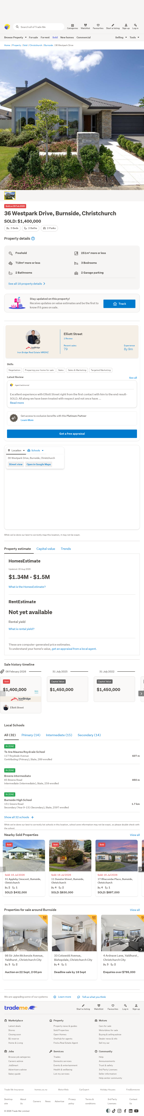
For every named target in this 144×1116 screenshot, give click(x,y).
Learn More (27, 420)
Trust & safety (106, 1065)
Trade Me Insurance (14, 1090)
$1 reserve (13, 1038)
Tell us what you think (93, 997)
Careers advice (15, 1061)
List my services (61, 1073)
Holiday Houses (107, 1090)
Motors (103, 1020)
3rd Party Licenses (108, 1069)
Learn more (65, 996)
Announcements (107, 1061)
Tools (133, 37)
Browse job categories (19, 1056)
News (48, 1101)
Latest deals (14, 1026)
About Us (23, 1101)
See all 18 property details (25, 283)
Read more (17, 402)
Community (105, 1051)
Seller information (108, 1073)
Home (7, 45)
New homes (67, 37)
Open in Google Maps (39, 464)
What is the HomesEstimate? (27, 586)
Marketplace (15, 1020)
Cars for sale (105, 1026)
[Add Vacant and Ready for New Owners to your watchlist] (43, 920)
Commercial (84, 37)
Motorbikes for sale (108, 1030)
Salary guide (14, 1073)
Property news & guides (65, 1026)
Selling (119, 37)
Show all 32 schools (17, 817)
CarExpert (84, 1090)
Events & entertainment (65, 1065)
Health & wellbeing (63, 1069)
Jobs (11, 1051)
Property (17, 45)
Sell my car (104, 1042)
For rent (45, 37)
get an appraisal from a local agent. (74, 648)
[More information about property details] (33, 238)
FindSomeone (133, 1090)
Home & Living (15, 1042)
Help (101, 1056)
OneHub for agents (63, 1038)
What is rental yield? (21, 629)
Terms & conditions (90, 1101)
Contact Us (133, 1101)
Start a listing (83, 1008)
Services (59, 1051)
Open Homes (60, 1034)
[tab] (16, 450)
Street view (15, 464)
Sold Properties (61, 1030)
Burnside (49, 45)
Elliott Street (17, 707)
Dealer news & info (108, 1038)
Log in (135, 28)
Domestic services (62, 1061)
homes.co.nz (41, 1090)
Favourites (113, 1008)
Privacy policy (72, 1101)
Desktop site (8, 1101)
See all (133, 377)
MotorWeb (63, 1090)
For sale (33, 37)
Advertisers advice (17, 1069)
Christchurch (36, 45)
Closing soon (14, 1034)
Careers (37, 1101)
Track (122, 304)
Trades (57, 1056)
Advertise (59, 1101)
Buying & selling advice (110, 1034)
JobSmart (13, 1065)
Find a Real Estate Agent (66, 1042)
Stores (11, 1030)
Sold (55, 37)
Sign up (126, 28)
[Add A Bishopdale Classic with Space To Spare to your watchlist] (92, 920)
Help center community (110, 1077)
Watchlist (98, 1008)
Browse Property (14, 37)
